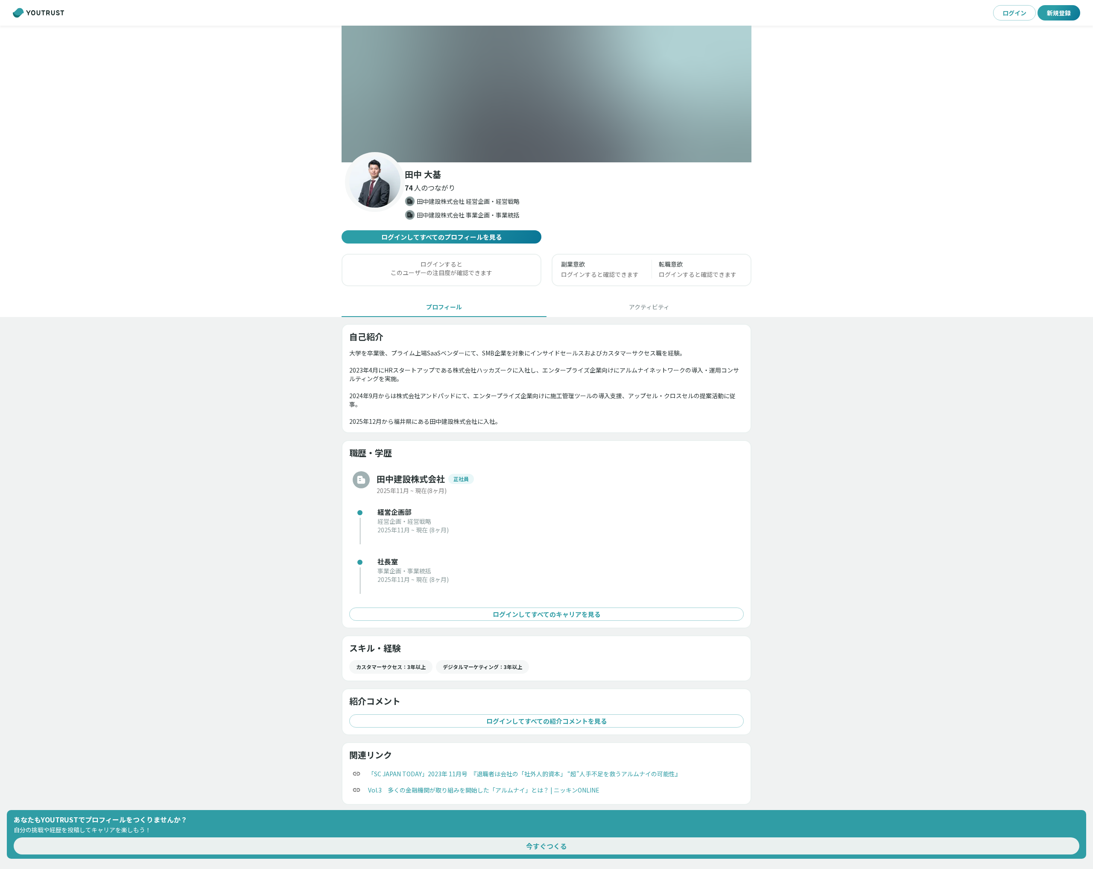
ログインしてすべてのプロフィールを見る (441, 236)
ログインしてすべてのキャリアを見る (547, 614)
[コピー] (356, 773)
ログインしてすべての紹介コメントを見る (546, 720)
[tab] (444, 307)
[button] (546, 94)
